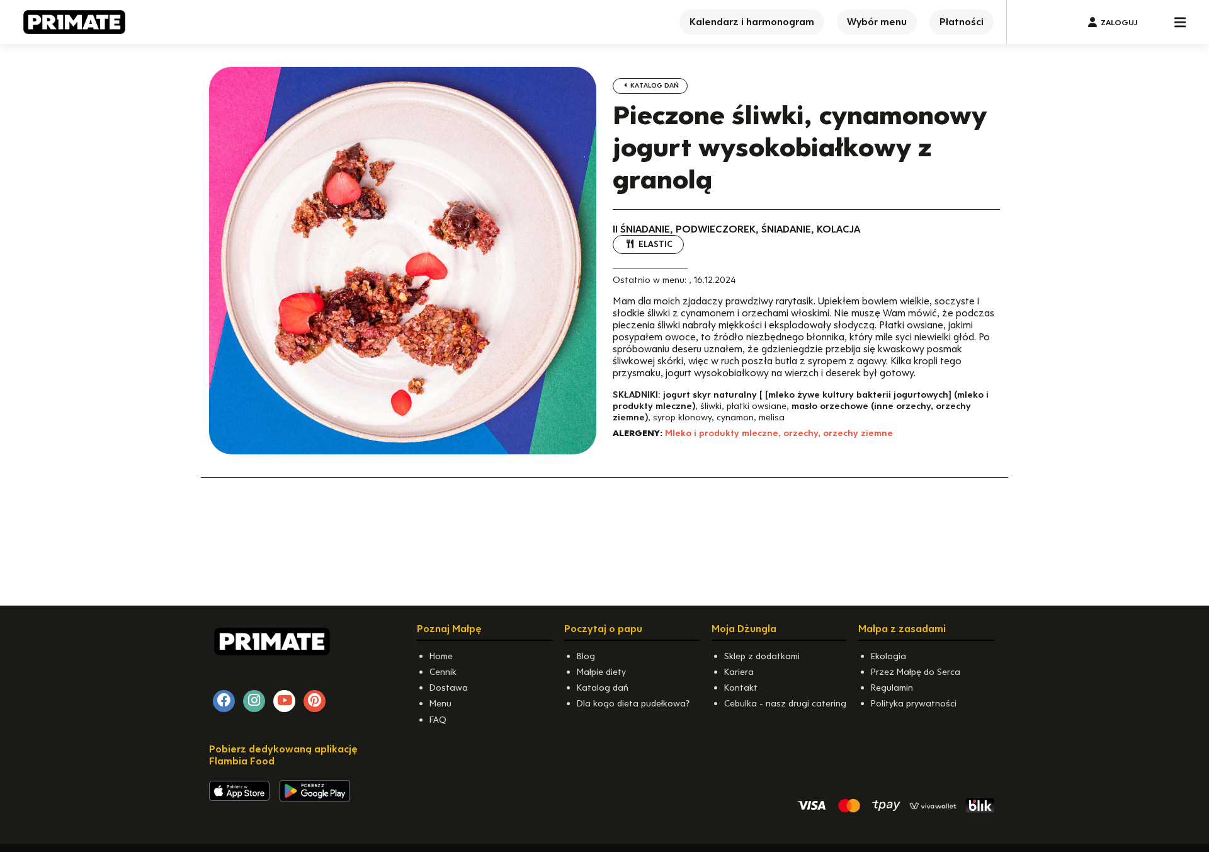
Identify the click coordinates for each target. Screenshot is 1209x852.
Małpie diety (601, 671)
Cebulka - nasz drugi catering (785, 703)
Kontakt (741, 687)
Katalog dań (653, 85)
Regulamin (892, 687)
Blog (586, 656)
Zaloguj (1119, 22)
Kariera (739, 671)
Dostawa (448, 687)
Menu (440, 703)
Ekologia (888, 656)
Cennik (443, 671)
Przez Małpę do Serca (915, 671)
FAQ (437, 719)
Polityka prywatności (913, 703)
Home (441, 656)
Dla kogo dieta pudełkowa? (633, 703)
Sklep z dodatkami (762, 656)
